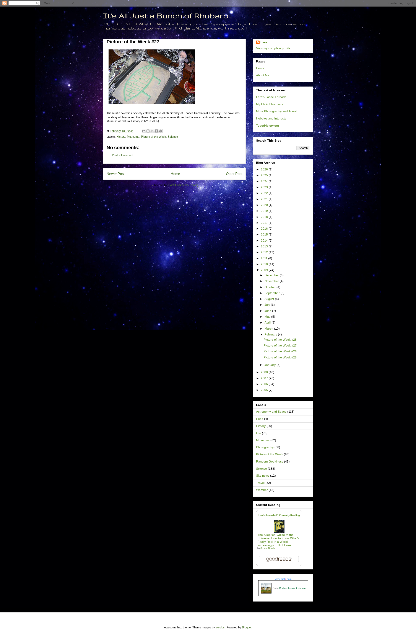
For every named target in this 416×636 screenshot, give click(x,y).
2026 (265, 169)
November (272, 281)
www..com (283, 579)
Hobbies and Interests (271, 118)
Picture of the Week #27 (280, 345)
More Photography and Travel (276, 111)
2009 (265, 270)
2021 (265, 199)
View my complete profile (273, 48)
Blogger (246, 627)
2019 (265, 211)
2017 (265, 222)
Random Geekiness (269, 461)
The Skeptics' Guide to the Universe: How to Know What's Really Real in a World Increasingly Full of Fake (278, 540)
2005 (265, 390)
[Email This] (144, 131)
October (270, 287)
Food (259, 418)
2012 (265, 252)
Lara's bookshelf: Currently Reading (279, 515)
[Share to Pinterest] (160, 131)
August (270, 299)
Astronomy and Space (271, 411)
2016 (265, 228)
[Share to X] (152, 131)
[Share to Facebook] (156, 131)
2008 (265, 372)
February (271, 334)
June (268, 310)
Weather (262, 490)
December (272, 275)
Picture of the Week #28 (280, 339)
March (269, 328)
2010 (265, 264)
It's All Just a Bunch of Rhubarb (165, 15)
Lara (263, 42)
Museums (133, 136)
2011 (264, 258)
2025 (265, 175)
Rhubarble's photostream (292, 588)
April (268, 322)
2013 (265, 246)
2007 (265, 378)
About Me (262, 75)
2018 (265, 217)
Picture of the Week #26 (280, 351)
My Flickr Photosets (269, 104)
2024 (265, 181)
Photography (265, 447)
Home (175, 174)
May (268, 316)
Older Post (234, 174)
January (270, 364)
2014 (265, 240)
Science (173, 136)
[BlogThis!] (148, 131)
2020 (265, 205)
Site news (262, 475)
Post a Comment (122, 155)
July (268, 304)
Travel (260, 482)
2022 (265, 193)
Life (258, 433)
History (121, 136)
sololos (220, 627)
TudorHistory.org (267, 125)
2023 (265, 187)
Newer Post (116, 174)
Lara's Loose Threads (271, 97)
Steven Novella (268, 548)
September (273, 293)
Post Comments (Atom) (183, 185)
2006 (265, 384)
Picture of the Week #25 (280, 357)
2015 (265, 234)
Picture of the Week (153, 136)
